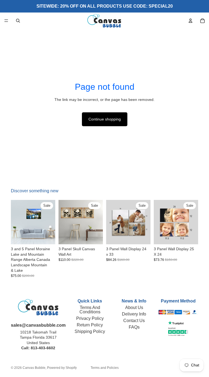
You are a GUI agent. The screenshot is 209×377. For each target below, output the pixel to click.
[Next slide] (49, 222)
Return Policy (90, 325)
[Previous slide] (17, 222)
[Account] (190, 21)
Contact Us (134, 320)
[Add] (142, 236)
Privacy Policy (90, 318)
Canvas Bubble (34, 368)
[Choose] (47, 236)
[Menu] (6, 20)
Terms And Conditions (89, 309)
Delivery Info (134, 314)
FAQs (134, 327)
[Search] (18, 21)
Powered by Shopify (62, 368)
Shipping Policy (90, 331)
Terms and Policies (105, 368)
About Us (134, 307)
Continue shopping (104, 119)
